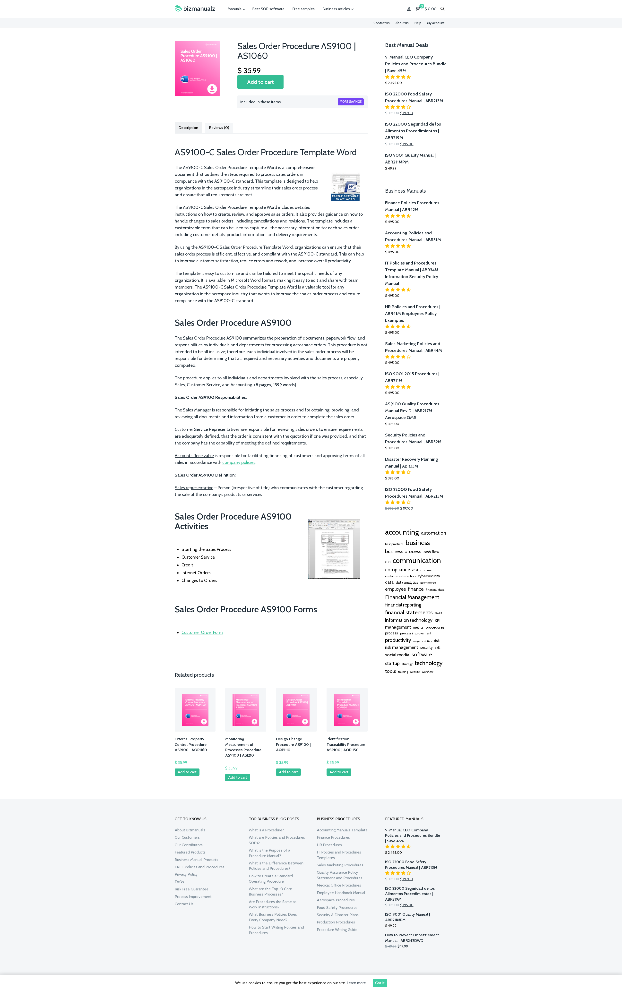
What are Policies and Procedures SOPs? (277, 840)
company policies (238, 462)
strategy (407, 664)
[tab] (188, 127)
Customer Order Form (202, 632)
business (418, 542)
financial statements (409, 612)
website (415, 672)
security (426, 647)
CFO (387, 562)
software (422, 654)
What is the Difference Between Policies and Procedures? (276, 866)
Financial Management (412, 597)
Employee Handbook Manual (341, 892)
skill (437, 647)
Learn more (356, 983)
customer (426, 570)
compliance (397, 569)
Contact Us (184, 904)
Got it (380, 983)
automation (433, 533)
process (391, 633)
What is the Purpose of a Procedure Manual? (269, 853)
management (398, 627)
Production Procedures (336, 922)
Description (188, 127)
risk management (401, 647)
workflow (427, 672)
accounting (402, 532)
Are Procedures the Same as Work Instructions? (272, 904)
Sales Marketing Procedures (340, 865)
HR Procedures (329, 845)
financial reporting (403, 605)
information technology (408, 620)
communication (417, 560)
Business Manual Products (196, 859)
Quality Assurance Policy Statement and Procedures (339, 875)
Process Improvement (193, 896)
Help (418, 23)
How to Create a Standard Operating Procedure (271, 879)
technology (428, 662)
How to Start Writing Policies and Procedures (276, 930)
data (389, 582)
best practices (394, 544)
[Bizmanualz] (195, 8)
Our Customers (187, 837)
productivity (398, 640)
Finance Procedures (333, 837)
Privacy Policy (186, 874)
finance (416, 589)
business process (403, 551)
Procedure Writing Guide (337, 929)
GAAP (438, 613)
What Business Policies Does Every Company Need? (273, 917)
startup (392, 663)
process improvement (415, 633)
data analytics (407, 582)
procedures (435, 627)
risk (437, 640)
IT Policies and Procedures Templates (339, 855)
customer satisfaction (400, 576)
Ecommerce (428, 582)
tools (390, 671)
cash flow (431, 551)
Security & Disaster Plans (338, 915)
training (403, 672)
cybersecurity (429, 576)
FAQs (179, 881)
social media (397, 654)
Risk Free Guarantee (191, 889)
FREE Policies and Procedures (200, 867)
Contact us (381, 23)
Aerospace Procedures (336, 900)
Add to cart (260, 81)
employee (395, 589)
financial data (435, 589)
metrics (418, 627)
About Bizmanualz (190, 830)
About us (402, 23)
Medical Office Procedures (339, 885)
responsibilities (422, 641)
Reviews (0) (219, 127)
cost (415, 570)
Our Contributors (189, 845)
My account (435, 23)
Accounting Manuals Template (342, 830)
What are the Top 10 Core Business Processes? (270, 891)
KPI (437, 620)
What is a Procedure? (266, 830)
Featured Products (190, 852)
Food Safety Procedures (337, 907)
